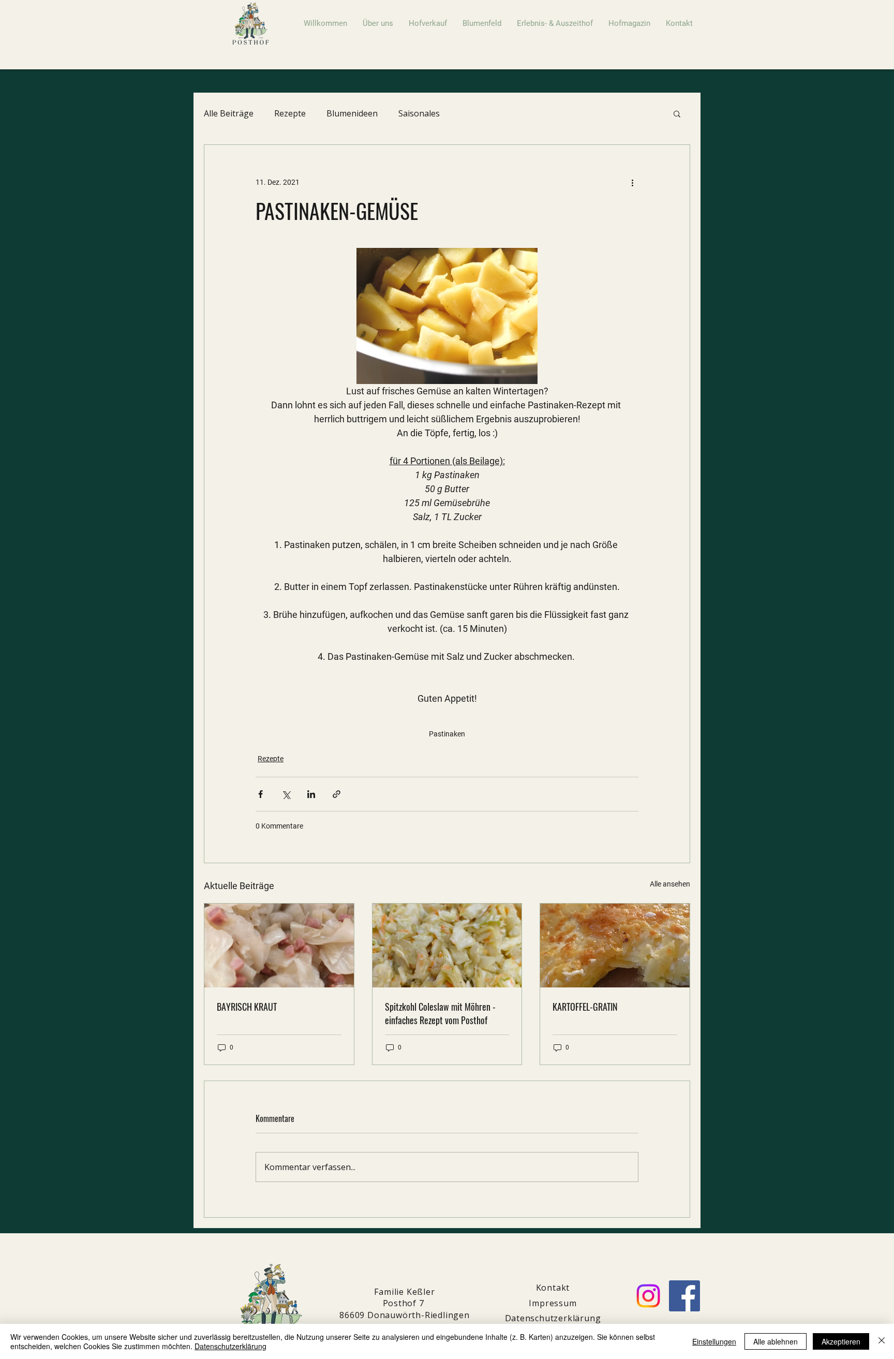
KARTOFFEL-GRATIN (585, 1006)
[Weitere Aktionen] (632, 182)
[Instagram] (648, 1295)
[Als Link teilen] (336, 794)
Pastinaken (447, 734)
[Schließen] (881, 1341)
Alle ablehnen (775, 1341)
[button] (677, 113)
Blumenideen (352, 113)
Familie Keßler (404, 1291)
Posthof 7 (405, 1303)
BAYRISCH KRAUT (247, 1006)
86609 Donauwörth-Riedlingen (404, 1315)
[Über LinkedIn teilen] (311, 794)
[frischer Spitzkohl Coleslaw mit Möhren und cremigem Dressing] (447, 945)
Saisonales (419, 113)
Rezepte (290, 113)
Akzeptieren (841, 1341)
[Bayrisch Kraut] (279, 945)
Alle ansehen (670, 884)
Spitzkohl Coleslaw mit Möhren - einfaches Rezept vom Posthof (440, 1013)
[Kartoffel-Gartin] (615, 945)
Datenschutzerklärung (230, 1346)
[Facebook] (684, 1295)
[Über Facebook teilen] (260, 794)
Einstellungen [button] (714, 1341)
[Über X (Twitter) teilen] (286, 794)
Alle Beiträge (229, 113)
